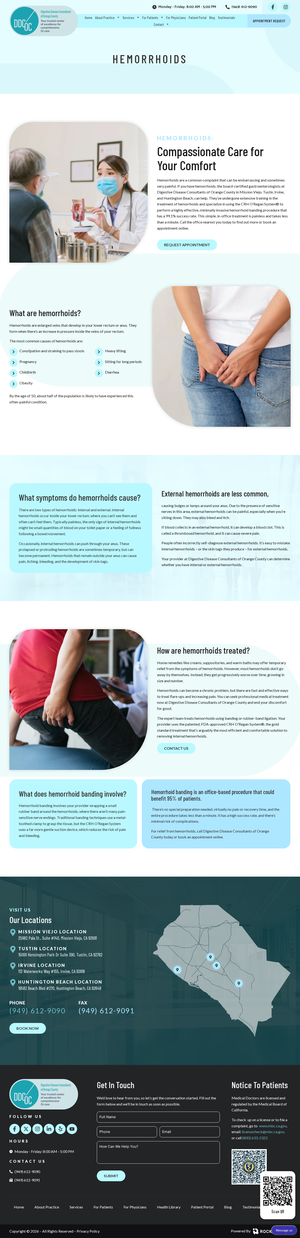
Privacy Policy (88, 1231)
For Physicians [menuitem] (176, 17)
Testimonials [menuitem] (226, 17)
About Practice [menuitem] (105, 17)
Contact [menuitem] (159, 24)
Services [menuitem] (128, 17)
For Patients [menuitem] (150, 17)
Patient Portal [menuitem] (197, 17)
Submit (111, 1176)
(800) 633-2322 (255, 1138)
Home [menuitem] (88, 17)
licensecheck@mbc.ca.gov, (263, 1131)
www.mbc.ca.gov (272, 1126)
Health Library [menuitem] (168, 1207)
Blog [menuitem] (212, 17)
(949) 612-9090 (37, 1010)
